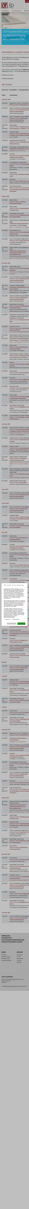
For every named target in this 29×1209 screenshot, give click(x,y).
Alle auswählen (21, 623)
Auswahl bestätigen (11, 623)
